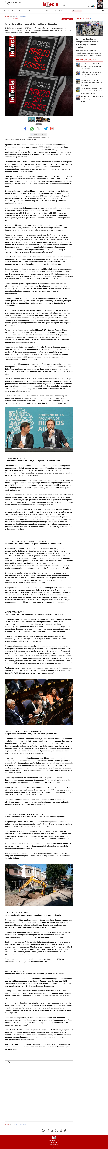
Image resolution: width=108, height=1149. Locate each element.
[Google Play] (94, 6)
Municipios (41, 11)
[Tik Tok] (65, 1130)
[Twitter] (56, 1130)
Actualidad (7, 11)
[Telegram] (48, 1130)
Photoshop (49, 11)
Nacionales (33, 11)
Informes (15, 11)
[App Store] (92, 6)
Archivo (67, 11)
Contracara (76, 11)
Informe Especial (21, 16)
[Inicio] (5, 2)
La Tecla (13, 16)
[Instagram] (61, 1130)
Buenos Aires (23, 11)
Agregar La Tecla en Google (39, 134)
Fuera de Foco (59, 11)
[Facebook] (52, 1130)
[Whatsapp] (43, 1130)
